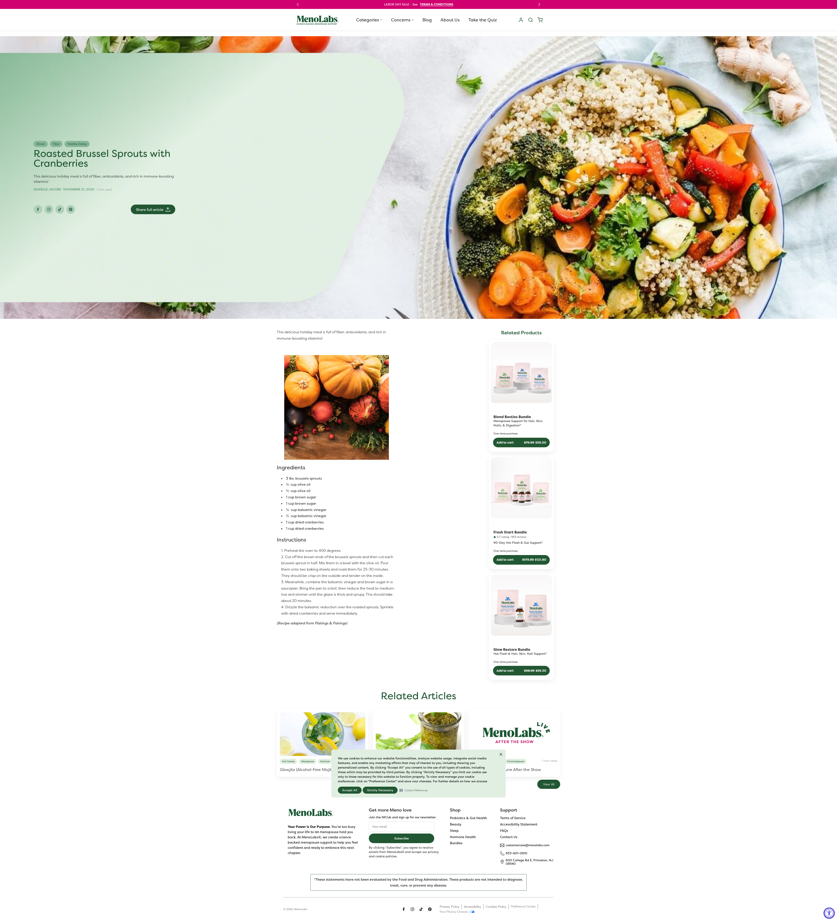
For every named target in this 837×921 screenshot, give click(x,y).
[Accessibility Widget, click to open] (829, 913)
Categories (367, 20)
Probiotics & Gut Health (468, 818)
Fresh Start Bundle (510, 532)
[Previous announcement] (298, 4)
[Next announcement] (539, 4)
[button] (414, 790)
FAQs (504, 831)
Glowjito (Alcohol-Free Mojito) (307, 769)
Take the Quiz (482, 20)
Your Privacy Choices (454, 911)
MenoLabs (300, 909)
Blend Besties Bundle (512, 417)
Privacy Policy (449, 906)
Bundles (456, 843)
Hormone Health (463, 837)
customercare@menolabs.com (527, 845)
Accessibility (472, 906)
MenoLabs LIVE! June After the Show (506, 769)
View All (548, 784)
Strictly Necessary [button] (380, 790)
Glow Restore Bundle (511, 649)
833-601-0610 (516, 853)
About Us (450, 20)
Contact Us (508, 837)
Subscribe (401, 838)
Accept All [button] (349, 790)
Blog (427, 20)
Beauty (455, 824)
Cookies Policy (496, 906)
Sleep (454, 831)
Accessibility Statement (518, 824)
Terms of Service (513, 818)
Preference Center (523, 906)
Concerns (400, 20)
